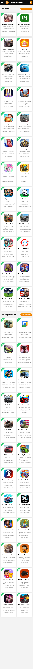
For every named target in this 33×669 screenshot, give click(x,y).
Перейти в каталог (26, 8)
